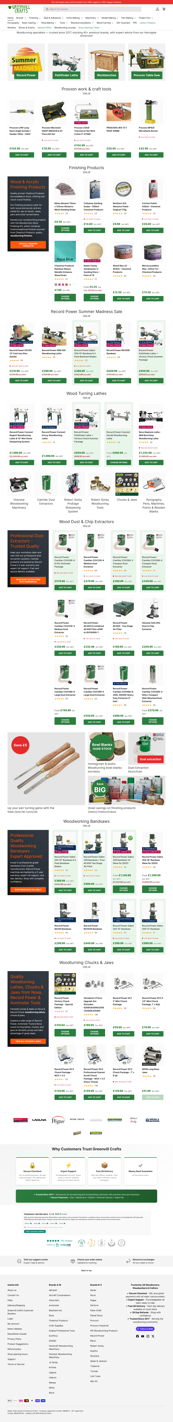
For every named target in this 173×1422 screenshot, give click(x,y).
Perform (94, 1305)
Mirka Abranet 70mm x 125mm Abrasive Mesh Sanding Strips (65, 206)
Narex (93, 1290)
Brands (19, 18)
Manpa (52, 1382)
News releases (15, 1329)
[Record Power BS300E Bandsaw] (119, 334)
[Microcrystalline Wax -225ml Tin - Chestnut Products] (152, 251)
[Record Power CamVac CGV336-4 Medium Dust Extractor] (94, 543)
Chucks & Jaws (127, 499)
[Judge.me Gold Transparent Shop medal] (91, 1243)
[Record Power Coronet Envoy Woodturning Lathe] (54, 416)
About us (12, 1290)
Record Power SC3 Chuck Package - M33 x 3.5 (64, 1072)
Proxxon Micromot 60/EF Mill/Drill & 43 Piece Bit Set (52, 130)
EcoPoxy (53, 1336)
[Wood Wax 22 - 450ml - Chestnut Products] (123, 251)
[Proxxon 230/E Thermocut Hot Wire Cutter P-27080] (86, 112)
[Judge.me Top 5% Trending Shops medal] (121, 1243)
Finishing (33, 18)
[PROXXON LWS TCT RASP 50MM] (119, 112)
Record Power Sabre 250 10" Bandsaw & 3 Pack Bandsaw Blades (85, 353)
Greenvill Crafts (45, 1413)
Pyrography (13, 23)
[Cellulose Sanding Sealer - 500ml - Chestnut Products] (94, 189)
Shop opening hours (18, 1354)
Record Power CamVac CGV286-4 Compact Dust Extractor (152, 562)
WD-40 (93, 1381)
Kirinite (52, 1367)
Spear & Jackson (98, 1361)
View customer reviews (35, 1231)
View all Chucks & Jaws (28, 1041)
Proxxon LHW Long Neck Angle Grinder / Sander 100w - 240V (20, 130)
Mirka (51, 1387)
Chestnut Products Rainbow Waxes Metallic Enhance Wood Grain (64, 270)
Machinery (90, 18)
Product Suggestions (18, 1344)
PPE (135, 23)
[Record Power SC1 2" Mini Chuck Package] (123, 984)
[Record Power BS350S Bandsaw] (94, 911)
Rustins (94, 1351)
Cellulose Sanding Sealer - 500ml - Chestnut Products (93, 206)
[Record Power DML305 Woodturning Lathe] (54, 334)
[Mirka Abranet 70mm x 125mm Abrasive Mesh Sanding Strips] (65, 189)
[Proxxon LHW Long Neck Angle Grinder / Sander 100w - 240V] (22, 112)
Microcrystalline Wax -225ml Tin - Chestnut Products (152, 268)
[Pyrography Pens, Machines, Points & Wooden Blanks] (153, 484)
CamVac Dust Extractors (46, 501)
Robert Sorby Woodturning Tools (100, 503)
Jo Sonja (53, 1362)
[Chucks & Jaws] (126, 484)
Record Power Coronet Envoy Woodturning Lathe (53, 435)
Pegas (93, 1300)
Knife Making (73, 18)
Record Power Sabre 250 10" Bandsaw (123, 927)
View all (86, 93)
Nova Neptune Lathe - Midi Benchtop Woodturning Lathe (150, 435)
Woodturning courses (65, 27)
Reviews (12, 27)
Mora (51, 1393)
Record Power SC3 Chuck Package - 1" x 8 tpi (123, 1072)
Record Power (97, 1336)
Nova (93, 1295)
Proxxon (94, 1320)
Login (10, 1318)
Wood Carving (104, 23)
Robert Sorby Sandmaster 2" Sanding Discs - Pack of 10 (92, 270)
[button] (164, 9)
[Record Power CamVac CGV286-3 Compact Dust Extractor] (123, 543)
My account (13, 1323)
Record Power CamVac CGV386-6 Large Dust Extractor (65, 691)
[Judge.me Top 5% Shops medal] (111, 1243)
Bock (51, 1315)
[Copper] (56, 284)
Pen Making (127, 18)
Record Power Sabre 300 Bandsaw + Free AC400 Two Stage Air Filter (94, 862)
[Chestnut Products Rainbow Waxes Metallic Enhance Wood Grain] (65, 251)
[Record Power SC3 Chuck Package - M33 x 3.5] (65, 1055)
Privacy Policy (14, 1339)
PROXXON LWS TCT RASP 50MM (117, 129)
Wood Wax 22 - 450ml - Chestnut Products (122, 268)
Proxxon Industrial (99, 1325)
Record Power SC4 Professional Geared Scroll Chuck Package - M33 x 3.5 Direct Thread (94, 1075)
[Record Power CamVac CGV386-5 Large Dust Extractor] (94, 674)
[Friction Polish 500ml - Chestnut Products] (152, 189)
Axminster (54, 1305)
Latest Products (147, 23)
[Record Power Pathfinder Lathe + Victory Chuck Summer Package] (151, 334)
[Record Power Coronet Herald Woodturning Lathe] (119, 416)
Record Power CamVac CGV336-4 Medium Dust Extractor (94, 562)
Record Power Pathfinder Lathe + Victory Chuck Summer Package (151, 355)
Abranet (53, 1290)
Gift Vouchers (123, 23)
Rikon (93, 1341)
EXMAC (52, 1341)
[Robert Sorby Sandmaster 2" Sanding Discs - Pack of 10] (94, 251)
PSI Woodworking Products (103, 1330)
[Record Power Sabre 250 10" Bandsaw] (123, 911)
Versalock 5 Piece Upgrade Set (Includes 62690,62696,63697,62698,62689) (94, 1004)
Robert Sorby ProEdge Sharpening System (73, 505)
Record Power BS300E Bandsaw (118, 352)
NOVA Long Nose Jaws (150, 1071)
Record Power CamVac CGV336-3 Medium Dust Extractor (64, 628)
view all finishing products (28, 245)
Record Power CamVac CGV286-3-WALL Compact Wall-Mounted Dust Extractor (152, 695)
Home (10, 18)
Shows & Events (27, 27)
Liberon (52, 1377)
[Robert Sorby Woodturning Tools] (100, 484)
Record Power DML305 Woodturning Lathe (54, 352)
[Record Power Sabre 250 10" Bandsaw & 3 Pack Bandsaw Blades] (86, 334)
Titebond (94, 1366)
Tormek (94, 1371)
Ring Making (47, 23)
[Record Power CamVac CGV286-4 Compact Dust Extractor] (152, 543)
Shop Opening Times (88, 27)
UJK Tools (95, 1376)
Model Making (109, 18)
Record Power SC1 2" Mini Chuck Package (122, 1001)
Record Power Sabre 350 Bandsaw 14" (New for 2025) (123, 860)
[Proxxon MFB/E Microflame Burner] (151, 112)
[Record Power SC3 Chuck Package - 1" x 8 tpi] (123, 1055)
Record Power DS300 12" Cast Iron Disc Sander (21, 353)
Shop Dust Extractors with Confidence (28, 580)
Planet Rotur (96, 1315)
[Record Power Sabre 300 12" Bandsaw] (152, 911)
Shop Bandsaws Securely (28, 890)
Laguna (52, 1372)
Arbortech (54, 1300)
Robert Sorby (97, 1346)
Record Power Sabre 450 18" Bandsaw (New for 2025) (152, 860)
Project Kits (144, 18)
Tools (62, 23)
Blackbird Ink (55, 1310)
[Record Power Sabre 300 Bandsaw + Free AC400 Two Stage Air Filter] (94, 842)
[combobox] (92, 9)
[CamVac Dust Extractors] (46, 484)
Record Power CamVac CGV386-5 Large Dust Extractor (94, 691)
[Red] (66, 284)
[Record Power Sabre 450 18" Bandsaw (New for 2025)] (152, 842)
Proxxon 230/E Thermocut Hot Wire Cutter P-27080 (84, 130)
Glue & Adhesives (52, 18)
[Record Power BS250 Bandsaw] (65, 911)
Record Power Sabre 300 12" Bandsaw (152, 927)
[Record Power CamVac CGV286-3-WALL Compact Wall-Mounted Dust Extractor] (152, 674)
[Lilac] (59, 284)
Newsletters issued (17, 1334)
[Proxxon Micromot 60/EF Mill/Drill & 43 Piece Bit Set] (54, 112)
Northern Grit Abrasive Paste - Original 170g (121, 206)
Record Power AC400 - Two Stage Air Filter (123, 626)
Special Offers (45, 27)
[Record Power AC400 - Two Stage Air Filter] (123, 608)
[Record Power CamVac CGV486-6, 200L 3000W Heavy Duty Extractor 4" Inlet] (123, 674)
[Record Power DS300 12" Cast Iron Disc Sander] (22, 334)
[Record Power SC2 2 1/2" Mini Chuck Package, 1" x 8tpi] (152, 984)
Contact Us (13, 1295)
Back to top (86, 1270)
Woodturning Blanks (81, 23)
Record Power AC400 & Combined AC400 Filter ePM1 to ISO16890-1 (94, 628)
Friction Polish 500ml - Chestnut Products (151, 206)
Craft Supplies (56, 1325)
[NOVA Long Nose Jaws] (152, 1055)
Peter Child (95, 1310)
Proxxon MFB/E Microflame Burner (148, 129)
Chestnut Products (58, 1320)
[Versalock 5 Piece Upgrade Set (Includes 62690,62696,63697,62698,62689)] (94, 984)
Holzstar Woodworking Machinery (19, 503)
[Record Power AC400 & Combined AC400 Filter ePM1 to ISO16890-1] (94, 608)
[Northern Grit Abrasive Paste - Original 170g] (123, 189)
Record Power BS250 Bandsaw (62, 927)
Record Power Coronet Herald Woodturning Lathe (118, 435)
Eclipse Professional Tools (62, 1330)
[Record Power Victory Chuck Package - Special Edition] (65, 984)
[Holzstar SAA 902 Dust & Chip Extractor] (152, 608)
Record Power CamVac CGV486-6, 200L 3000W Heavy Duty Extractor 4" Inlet (123, 695)
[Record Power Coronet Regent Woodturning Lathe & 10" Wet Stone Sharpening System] (22, 416)
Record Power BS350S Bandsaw (93, 927)
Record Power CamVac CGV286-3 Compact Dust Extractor (123, 562)
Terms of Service (16, 1364)
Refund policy (14, 1349)
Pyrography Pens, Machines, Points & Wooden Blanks (154, 505)
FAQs (10, 1300)
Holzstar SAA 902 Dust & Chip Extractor (151, 626)
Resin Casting (29, 23)
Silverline (94, 1356)
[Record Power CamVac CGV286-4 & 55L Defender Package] (65, 543)
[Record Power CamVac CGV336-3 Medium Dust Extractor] (65, 608)
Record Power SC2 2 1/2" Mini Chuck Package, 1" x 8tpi (152, 1001)
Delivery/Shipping (16, 1305)
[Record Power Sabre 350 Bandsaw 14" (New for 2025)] (123, 842)
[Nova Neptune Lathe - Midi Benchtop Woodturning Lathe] (151, 416)
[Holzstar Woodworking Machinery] (19, 484)
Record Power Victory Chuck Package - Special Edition (63, 1003)
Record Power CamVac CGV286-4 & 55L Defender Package (64, 562)
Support (12, 1359)
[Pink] (63, 284)
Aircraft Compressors (59, 1295)
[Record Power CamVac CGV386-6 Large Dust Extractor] (65, 674)
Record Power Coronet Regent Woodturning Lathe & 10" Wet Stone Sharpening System (21, 437)
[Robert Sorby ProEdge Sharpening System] (73, 484)
